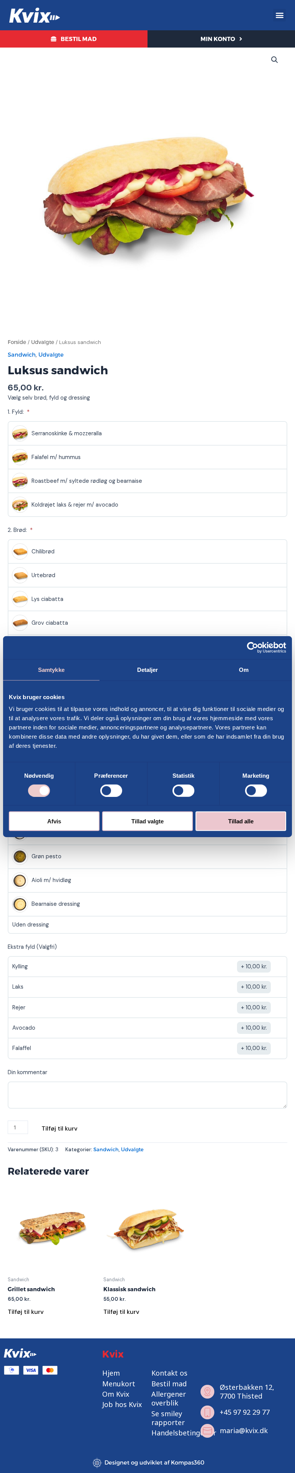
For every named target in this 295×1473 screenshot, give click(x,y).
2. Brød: (18, 530)
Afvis (54, 821)
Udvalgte (42, 342)
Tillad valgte (147, 821)
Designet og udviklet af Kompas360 (154, 1462)
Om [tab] (244, 669)
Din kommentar (27, 1072)
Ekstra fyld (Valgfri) (32, 947)
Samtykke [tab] (51, 669)
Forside (17, 342)
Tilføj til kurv (59, 1128)
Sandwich (22, 354)
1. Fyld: (16, 412)
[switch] (111, 790)
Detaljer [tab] (147, 669)
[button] (279, 15)
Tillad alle (241, 821)
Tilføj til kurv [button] (26, 1312)
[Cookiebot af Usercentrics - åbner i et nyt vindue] (252, 647)
